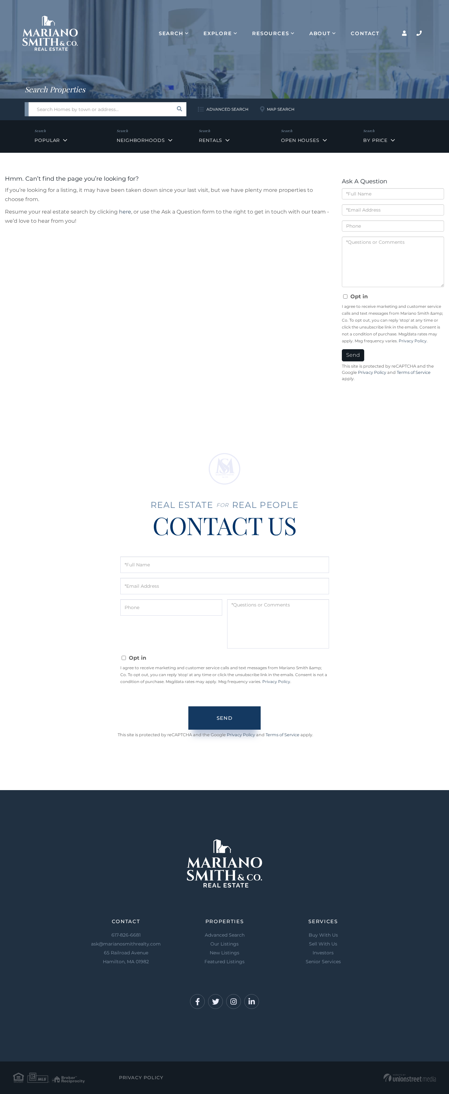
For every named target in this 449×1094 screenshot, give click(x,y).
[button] (179, 109)
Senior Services (323, 962)
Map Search (281, 109)
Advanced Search (227, 109)
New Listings (224, 953)
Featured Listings (224, 962)
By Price (375, 140)
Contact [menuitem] (365, 33)
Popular (47, 140)
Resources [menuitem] (270, 33)
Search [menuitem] (171, 33)
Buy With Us (323, 935)
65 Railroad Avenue (126, 957)
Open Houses (300, 140)
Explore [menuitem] (217, 33)
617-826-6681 (126, 935)
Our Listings (224, 944)
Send (353, 355)
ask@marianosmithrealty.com (126, 944)
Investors (323, 953)
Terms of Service (414, 372)
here (125, 212)
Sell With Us (323, 944)
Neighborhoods (141, 140)
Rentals (210, 140)
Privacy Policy (413, 340)
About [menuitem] (320, 33)
